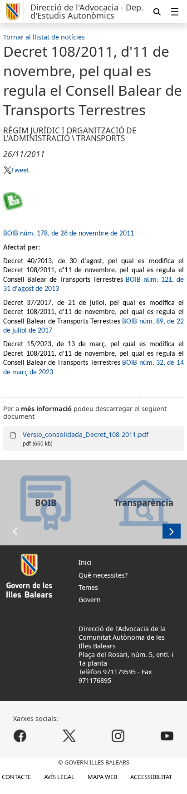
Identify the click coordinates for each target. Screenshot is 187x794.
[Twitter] (69, 736)
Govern (90, 599)
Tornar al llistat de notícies (44, 37)
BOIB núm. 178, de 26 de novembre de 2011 (68, 233)
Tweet (20, 170)
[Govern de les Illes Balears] (13, 11)
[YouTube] (167, 736)
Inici (85, 562)
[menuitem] (175, 11)
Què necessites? (103, 575)
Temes (88, 587)
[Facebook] (20, 736)
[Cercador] (157, 11)
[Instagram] (118, 736)
